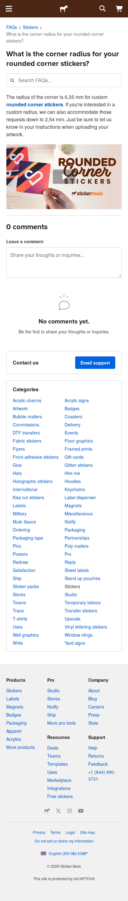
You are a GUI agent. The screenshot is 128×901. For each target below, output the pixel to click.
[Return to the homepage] (64, 8)
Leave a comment (24, 241)
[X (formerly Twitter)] (58, 811)
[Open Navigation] (8, 8)
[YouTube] (80, 811)
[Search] (102, 8)
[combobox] (64, 80)
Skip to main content (4, 4)
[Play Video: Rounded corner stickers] (64, 177)
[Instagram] (69, 811)
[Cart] (119, 8)
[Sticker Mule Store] (47, 811)
